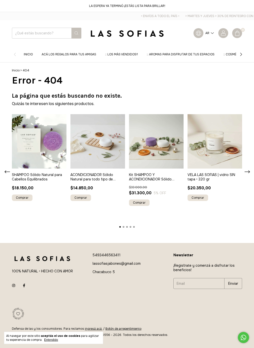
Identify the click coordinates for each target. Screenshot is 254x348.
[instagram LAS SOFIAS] (13, 285)
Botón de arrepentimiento (123, 329)
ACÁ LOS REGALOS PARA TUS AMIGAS (69, 54)
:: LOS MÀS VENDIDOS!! (121, 54)
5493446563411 (107, 255)
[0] (237, 33)
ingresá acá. (93, 329)
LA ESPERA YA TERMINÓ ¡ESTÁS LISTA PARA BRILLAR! (127, 6)
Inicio (28, 54)
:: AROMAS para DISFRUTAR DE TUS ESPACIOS (181, 54)
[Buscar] (76, 33)
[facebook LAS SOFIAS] (24, 285)
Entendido (51, 340)
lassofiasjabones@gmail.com (117, 263)
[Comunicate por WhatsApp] (243, 337)
